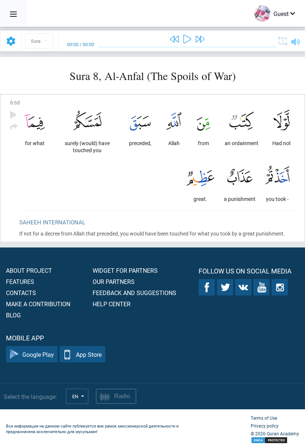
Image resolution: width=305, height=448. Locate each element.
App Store (89, 354)
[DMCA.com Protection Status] (275, 440)
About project (29, 270)
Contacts (21, 293)
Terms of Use (264, 418)
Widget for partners (125, 270)
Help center (112, 304)
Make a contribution (38, 304)
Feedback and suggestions (134, 293)
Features (20, 281)
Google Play (38, 354)
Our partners (114, 281)
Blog (13, 315)
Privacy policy (265, 426)
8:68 (15, 102)
